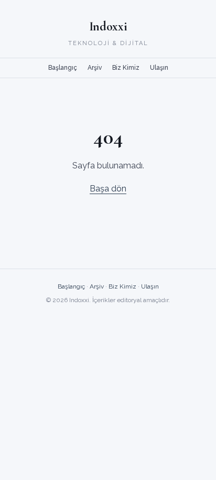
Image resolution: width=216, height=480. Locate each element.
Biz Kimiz (125, 67)
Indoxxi (108, 26)
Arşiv (95, 67)
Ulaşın (159, 67)
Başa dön (108, 189)
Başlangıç (62, 67)
